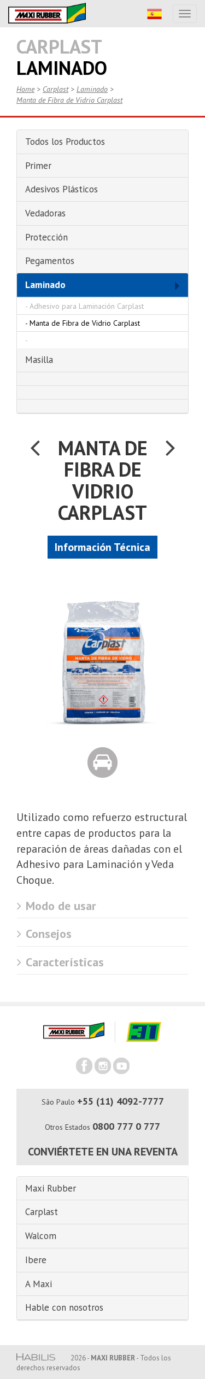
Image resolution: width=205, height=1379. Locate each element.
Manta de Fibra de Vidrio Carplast (69, 100)
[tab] (102, 142)
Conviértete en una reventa (103, 1152)
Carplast (55, 89)
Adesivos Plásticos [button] (61, 189)
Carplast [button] (41, 1212)
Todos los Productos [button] (65, 142)
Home (25, 89)
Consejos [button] (47, 933)
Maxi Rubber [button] (50, 1188)
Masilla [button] (39, 360)
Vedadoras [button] (45, 213)
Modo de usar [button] (59, 905)
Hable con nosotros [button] (64, 1307)
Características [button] (63, 962)
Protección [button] (46, 237)
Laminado (92, 89)
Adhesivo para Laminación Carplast (87, 306)
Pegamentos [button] (49, 261)
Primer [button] (38, 166)
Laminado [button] (45, 285)
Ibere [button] (35, 1260)
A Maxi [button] (38, 1284)
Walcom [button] (40, 1236)
